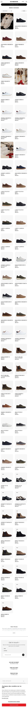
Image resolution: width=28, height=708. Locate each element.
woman (5, 650)
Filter (24, 10)
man (5, 648)
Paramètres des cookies (14, 701)
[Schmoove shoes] (14, 1)
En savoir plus (5, 698)
